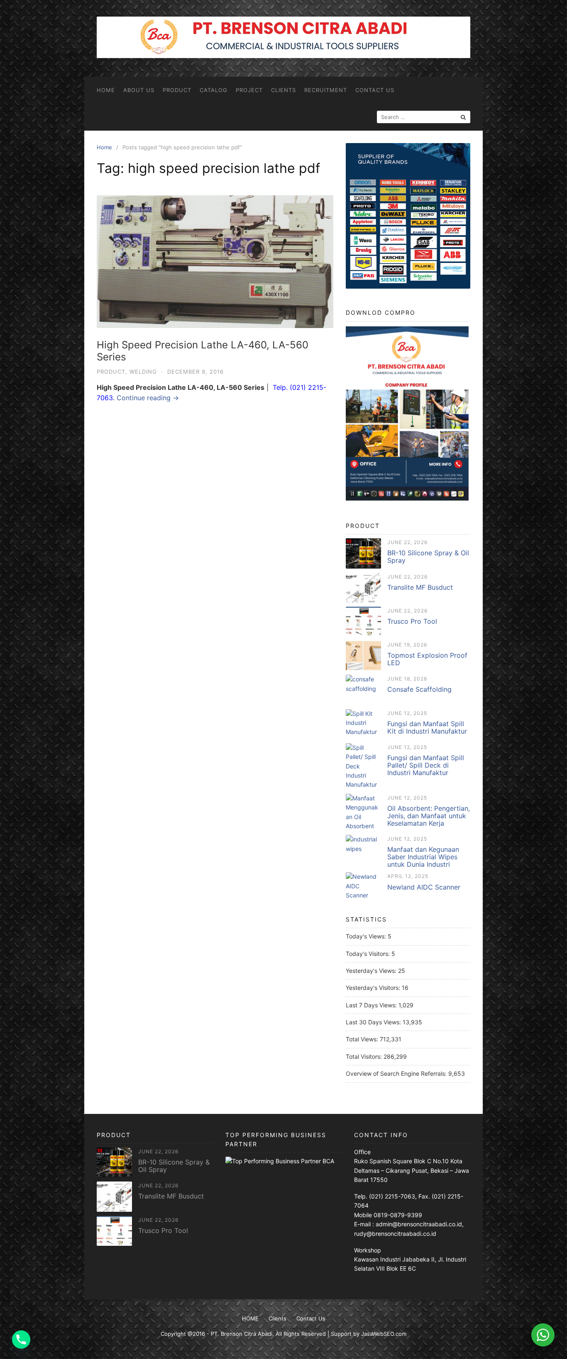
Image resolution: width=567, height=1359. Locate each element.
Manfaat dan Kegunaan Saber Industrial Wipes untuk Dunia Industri (423, 856)
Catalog (213, 90)
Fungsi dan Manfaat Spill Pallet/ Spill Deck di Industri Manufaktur (425, 765)
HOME (106, 90)
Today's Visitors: (368, 953)
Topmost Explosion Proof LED (427, 659)
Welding (143, 371)
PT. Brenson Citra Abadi (241, 1333)
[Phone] (21, 1339)
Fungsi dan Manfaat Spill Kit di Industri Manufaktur (427, 727)
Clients (283, 90)
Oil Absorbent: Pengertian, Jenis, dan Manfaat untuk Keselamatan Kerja (428, 815)
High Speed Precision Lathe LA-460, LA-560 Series (202, 351)
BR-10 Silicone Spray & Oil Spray (428, 556)
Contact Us (374, 90)
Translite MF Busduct (420, 587)
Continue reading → (148, 398)
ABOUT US (138, 90)
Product (177, 90)
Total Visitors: (365, 1056)
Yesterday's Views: (372, 970)
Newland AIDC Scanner (423, 887)
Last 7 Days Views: (372, 1005)
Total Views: (363, 1039)
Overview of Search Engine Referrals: (397, 1073)
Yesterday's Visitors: (374, 987)
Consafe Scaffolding (419, 689)
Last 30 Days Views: (374, 1022)
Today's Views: (367, 936)
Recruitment (325, 90)
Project (249, 90)
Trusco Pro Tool (412, 621)
